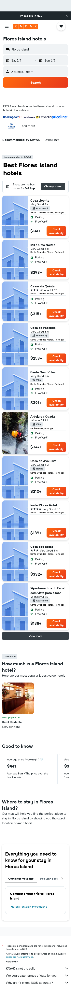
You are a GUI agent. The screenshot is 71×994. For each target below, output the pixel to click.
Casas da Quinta (42, 286)
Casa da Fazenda (43, 328)
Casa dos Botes (41, 547)
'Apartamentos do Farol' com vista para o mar (47, 590)
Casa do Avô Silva (43, 461)
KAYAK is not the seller (21, 968)
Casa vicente (39, 200)
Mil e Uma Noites (42, 245)
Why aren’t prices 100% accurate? (29, 983)
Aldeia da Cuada (42, 416)
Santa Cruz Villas (42, 372)
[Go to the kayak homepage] (25, 26)
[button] (66, 15)
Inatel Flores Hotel (43, 505)
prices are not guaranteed (19, 956)
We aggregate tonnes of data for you (31, 975)
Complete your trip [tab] (21, 878)
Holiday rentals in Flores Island (29, 906)
